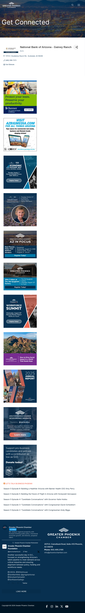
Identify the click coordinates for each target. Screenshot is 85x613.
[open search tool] (72, 5)
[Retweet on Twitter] (13, 543)
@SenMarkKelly (14, 574)
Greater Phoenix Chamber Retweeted (26, 543)
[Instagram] (51, 606)
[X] (61, 606)
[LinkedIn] (56, 606)
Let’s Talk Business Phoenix (19, 483)
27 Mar (25, 551)
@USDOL (11, 572)
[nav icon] (78, 5)
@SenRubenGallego (16, 579)
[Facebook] (46, 606)
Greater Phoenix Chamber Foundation (19, 547)
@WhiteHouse (22, 572)
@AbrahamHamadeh (16, 577)
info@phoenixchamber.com (55, 552)
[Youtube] (66, 606)
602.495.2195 (57, 550)
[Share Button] (75, 47)
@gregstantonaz (28, 574)
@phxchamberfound (14, 551)
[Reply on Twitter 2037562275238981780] (9, 583)
